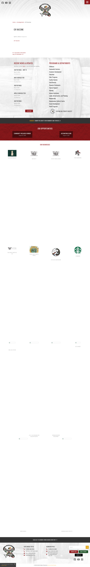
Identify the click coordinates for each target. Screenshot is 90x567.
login (24, 66)
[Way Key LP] (34, 153)
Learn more (4, 565)
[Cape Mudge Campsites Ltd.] (12, 248)
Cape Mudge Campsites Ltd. (12, 253)
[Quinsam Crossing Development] (55, 387)
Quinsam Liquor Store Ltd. (66, 531)
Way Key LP (34, 159)
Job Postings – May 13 (20, 70)
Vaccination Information (20, 52)
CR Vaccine (17, 40)
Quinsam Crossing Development (56, 435)
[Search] (87, 547)
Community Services (54, 69)
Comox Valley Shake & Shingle (34, 254)
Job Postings (17, 85)
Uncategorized (20, 22)
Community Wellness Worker (22, 133)
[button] (87, 2)
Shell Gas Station (12, 350)
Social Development (54, 104)
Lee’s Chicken (77, 346)
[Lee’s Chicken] (77, 343)
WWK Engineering (77, 158)
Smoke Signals (23, 531)
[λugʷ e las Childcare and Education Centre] (34, 387)
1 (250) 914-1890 (52, 549)
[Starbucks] (78, 250)
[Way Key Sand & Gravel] (56, 153)
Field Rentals (52, 82)
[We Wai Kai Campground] (56, 252)
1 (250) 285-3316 (30, 549)
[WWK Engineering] (78, 153)
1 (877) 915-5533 (34, 551)
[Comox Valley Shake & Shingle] (34, 249)
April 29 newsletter (20, 93)
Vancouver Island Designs (51, 565)
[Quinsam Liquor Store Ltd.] (66, 483)
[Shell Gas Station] (12, 345)
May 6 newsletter (19, 78)
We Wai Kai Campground (56, 260)
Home (14, 22)
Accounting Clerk (66, 133)
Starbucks (78, 256)
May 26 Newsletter (17, 54)
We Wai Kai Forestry (12, 158)
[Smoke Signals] (23, 483)
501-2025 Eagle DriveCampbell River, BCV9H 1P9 (53, 554)
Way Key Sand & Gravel (56, 159)
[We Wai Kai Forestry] (12, 153)
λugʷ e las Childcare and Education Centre (34, 435)
